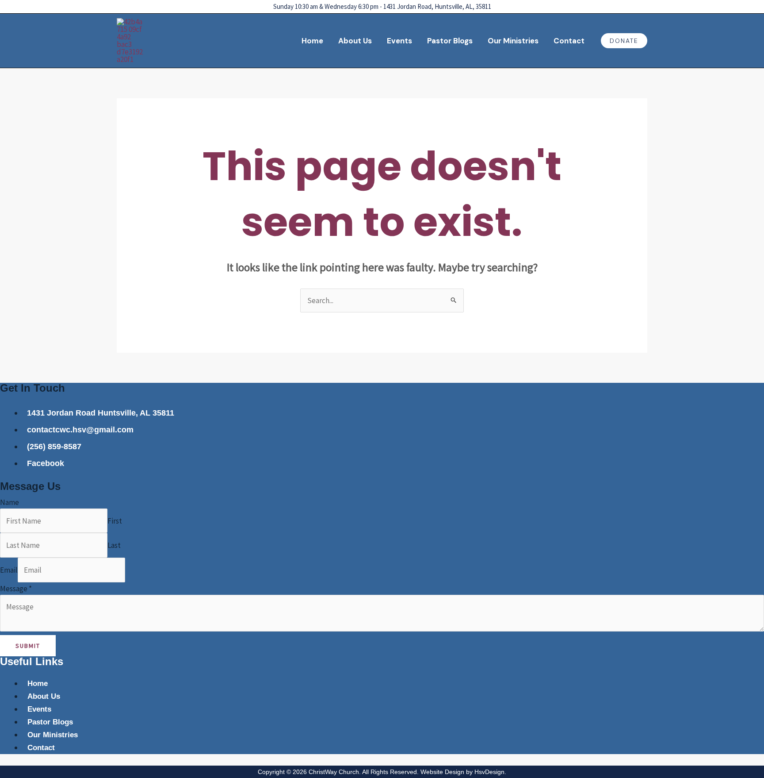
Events (399, 41)
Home (312, 41)
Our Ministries (513, 41)
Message (16, 588)
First (114, 521)
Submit (27, 646)
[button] (624, 40)
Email (9, 570)
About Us (355, 41)
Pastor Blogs (450, 41)
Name (9, 502)
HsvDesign (489, 771)
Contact (569, 41)
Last (114, 545)
